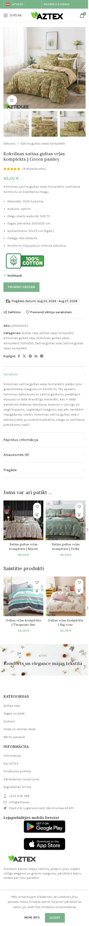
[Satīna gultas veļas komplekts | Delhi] (66, 520)
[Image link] (21, 858)
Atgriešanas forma (17, 787)
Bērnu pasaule (14, 737)
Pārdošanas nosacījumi (21, 779)
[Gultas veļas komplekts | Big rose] (66, 596)
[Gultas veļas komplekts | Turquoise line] (23, 596)
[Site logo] (48, 15)
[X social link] (24, 356)
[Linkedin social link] (36, 356)
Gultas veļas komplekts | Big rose (65, 622)
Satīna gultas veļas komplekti (43, 143)
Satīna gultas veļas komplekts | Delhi (66, 546)
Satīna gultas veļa (48, 343)
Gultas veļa (30, 333)
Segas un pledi (14, 713)
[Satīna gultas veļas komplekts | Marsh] (23, 520)
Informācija (12, 756)
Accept (55, 917)
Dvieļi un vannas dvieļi (19, 729)
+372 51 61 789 (19, 796)
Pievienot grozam (21, 287)
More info (32, 917)
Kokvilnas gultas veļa (19, 338)
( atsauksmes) (34, 169)
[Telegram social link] (42, 356)
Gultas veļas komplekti (56, 333)
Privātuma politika (17, 771)
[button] (8, 67)
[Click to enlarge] (12, 100)
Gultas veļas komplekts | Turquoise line (23, 622)
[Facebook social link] (18, 356)
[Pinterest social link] (30, 356)
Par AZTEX (10, 764)
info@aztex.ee (19, 802)
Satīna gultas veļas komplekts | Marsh (23, 546)
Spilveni (9, 721)
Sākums (9, 143)
